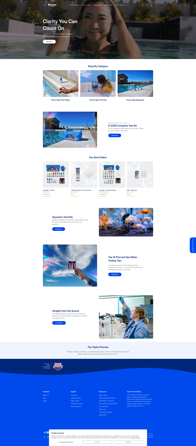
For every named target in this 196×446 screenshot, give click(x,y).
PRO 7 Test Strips (132, 190)
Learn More (59, 323)
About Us (46, 395)
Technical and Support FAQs (108, 403)
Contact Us (74, 395)
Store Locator (103, 395)
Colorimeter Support (105, 412)
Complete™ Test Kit (49, 190)
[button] (45, 5)
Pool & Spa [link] (86, 5)
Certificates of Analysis (106, 401)
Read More (115, 274)
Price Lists (102, 409)
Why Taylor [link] (120, 5)
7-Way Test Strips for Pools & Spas (81, 190)
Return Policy (75, 401)
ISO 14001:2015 (149, 437)
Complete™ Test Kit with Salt (107, 190)
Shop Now (49, 41)
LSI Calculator (103, 406)
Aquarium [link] (97, 5)
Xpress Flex (102, 415)
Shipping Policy (76, 398)
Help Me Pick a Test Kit (192, 245)
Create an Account (77, 403)
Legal (44, 401)
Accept (97, 442)
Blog (44, 398)
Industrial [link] (109, 5)
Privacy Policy (135, 437)
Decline (128, 442)
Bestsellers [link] (74, 5)
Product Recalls (76, 406)
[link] (147, 5)
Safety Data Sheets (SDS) (107, 398)
